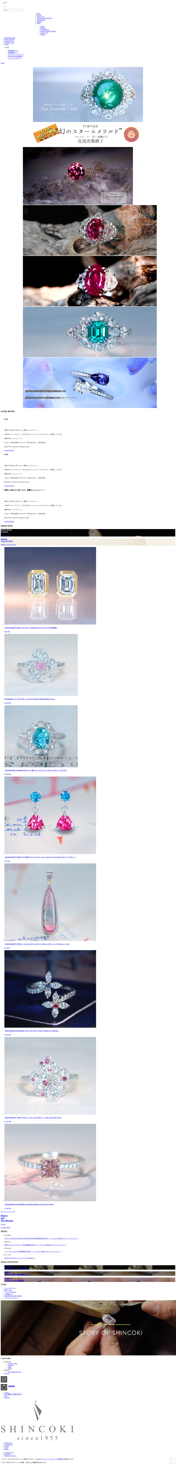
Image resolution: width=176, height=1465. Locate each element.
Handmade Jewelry (10, 38)
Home (2, 63)
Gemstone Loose (9, 42)
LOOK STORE (5, 535)
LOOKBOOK (41, 20)
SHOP (39, 23)
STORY (39, 15)
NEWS (6, 1449)
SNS (38, 13)
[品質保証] (88, 1379)
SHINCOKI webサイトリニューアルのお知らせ (19, 1258)
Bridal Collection (9, 39)
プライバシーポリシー (48, 1459)
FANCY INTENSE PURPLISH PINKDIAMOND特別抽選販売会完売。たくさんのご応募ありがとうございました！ (41, 1238)
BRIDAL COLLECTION (8, 544)
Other (9, 1367)
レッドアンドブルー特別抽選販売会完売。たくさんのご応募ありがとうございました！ (33, 1251)
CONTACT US (9, 1452)
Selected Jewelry (9, 41)
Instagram (7, 1394)
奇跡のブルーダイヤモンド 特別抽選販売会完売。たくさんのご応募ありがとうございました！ (35, 1245)
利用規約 (60, 1459)
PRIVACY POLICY (10, 1456)
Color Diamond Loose (14, 1372)
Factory (6, 44)
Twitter (6, 1392)
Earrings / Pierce (13, 1363)
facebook (7, 1397)
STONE (6, 1373)
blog (5, 1396)
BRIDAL (39, 21)
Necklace (10, 1365)
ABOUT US (40, 16)
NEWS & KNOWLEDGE (44, 18)
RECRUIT (7, 1454)
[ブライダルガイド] (88, 1387)
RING (10, 1368)
